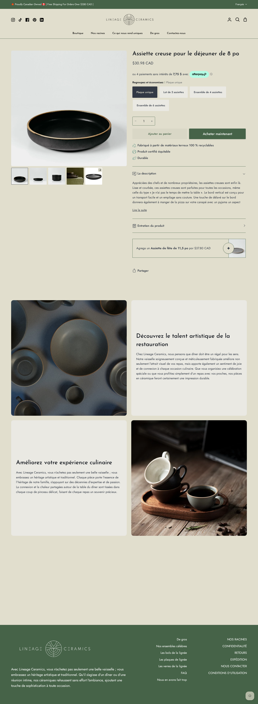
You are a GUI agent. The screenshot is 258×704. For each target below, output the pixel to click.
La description (146, 173)
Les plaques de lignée (173, 659)
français (240, 4)
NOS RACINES (237, 639)
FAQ (184, 673)
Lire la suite (139, 210)
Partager (143, 270)
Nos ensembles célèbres (171, 646)
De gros (182, 639)
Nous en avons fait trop (172, 680)
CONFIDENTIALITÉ (234, 646)
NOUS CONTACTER (234, 666)
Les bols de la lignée (174, 653)
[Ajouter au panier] (228, 248)
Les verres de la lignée (172, 666)
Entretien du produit (150, 226)
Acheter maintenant (217, 133)
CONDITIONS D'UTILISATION (227, 673)
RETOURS (241, 653)
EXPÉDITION (238, 659)
